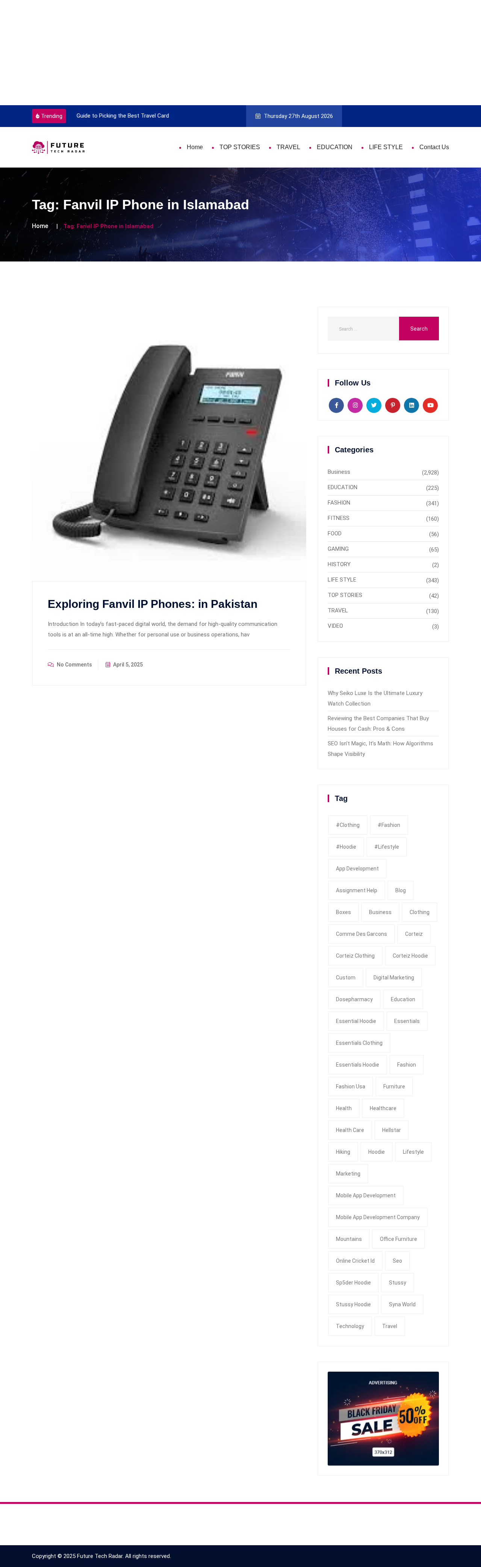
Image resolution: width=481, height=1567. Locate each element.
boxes (343, 912)
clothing (420, 912)
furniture (394, 1086)
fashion (406, 1065)
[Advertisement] (225, 52)
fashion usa (350, 1086)
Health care (350, 1130)
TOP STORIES (239, 147)
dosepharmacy (354, 999)
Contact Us (434, 147)
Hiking (343, 1152)
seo (397, 1261)
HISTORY (339, 564)
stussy (397, 1283)
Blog (400, 890)
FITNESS (338, 518)
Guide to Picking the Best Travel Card (120, 115)
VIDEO (335, 626)
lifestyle (413, 1152)
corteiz (414, 934)
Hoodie (376, 1152)
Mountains (349, 1239)
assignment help (356, 890)
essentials (407, 1021)
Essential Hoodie (356, 1021)
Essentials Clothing (359, 1043)
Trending (51, 116)
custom (345, 978)
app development (357, 869)
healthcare (383, 1108)
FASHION (339, 502)
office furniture (398, 1239)
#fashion (389, 825)
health (344, 1108)
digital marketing (394, 978)
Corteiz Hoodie (410, 956)
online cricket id (355, 1261)
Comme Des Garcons (361, 934)
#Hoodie (346, 847)
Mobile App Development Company (378, 1217)
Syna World (402, 1304)
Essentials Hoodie (357, 1065)
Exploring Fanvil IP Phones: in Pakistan (152, 604)
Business (339, 471)
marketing (348, 1174)
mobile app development (366, 1195)
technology (350, 1326)
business (380, 912)
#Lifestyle (386, 847)
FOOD (335, 533)
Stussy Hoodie (353, 1304)
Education (403, 999)
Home (195, 147)
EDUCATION (334, 147)
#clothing (348, 825)
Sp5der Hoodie (353, 1283)
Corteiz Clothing (355, 956)
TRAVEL (288, 147)
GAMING (338, 549)
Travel (389, 1326)
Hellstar (391, 1130)
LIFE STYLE (386, 147)
